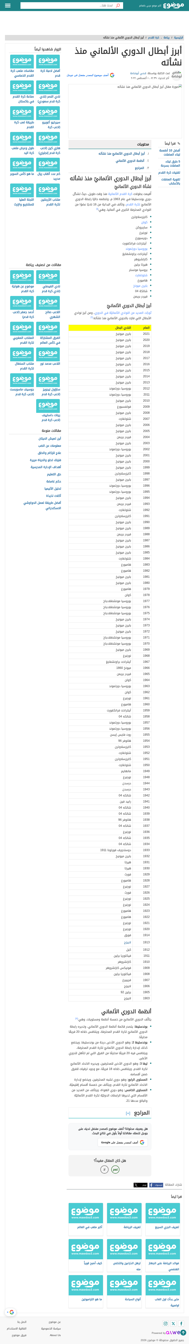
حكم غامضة (53, 481)
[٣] (76, 1019)
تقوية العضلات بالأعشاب (170, 181)
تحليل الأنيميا (52, 488)
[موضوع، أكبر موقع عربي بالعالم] (173, 5)
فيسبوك (158, 1185)
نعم (115, 1169)
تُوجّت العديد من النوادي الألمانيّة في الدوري (122, 313)
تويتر (144, 1185)
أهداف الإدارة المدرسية (46, 467)
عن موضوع (55, 1322)
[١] (97, 209)
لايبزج (127, 942)
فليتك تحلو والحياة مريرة (45, 460)
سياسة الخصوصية (51, 1328)
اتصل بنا (21, 1322)
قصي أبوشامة (138, 73)
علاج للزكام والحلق (49, 453)
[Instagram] (166, 1324)
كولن (144, 222)
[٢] (92, 317)
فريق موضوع (19, 1335)
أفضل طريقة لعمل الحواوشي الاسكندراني (42, 505)
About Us (55, 1335)
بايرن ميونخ (140, 286)
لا (104, 1169)
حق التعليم (54, 474)
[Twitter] (173, 1324)
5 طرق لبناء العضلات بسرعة (170, 163)
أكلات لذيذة (53, 496)
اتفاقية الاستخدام (16, 1328)
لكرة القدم (133, 204)
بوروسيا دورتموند (136, 249)
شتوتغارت (141, 275)
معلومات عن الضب (49, 446)
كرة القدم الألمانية (120, 194)
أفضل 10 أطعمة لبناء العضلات (169, 152)
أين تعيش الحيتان (50, 438)
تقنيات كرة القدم (169, 172)
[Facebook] (181, 1324)
